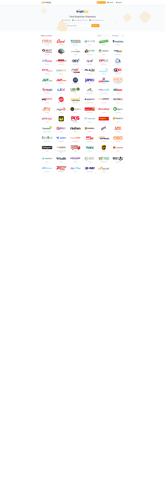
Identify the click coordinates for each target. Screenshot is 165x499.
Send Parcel (102, 2)
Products (110, 2)
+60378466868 (66, 20)
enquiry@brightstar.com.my (80, 20)
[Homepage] (46, 2)
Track (96, 25)
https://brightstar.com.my (97, 20)
